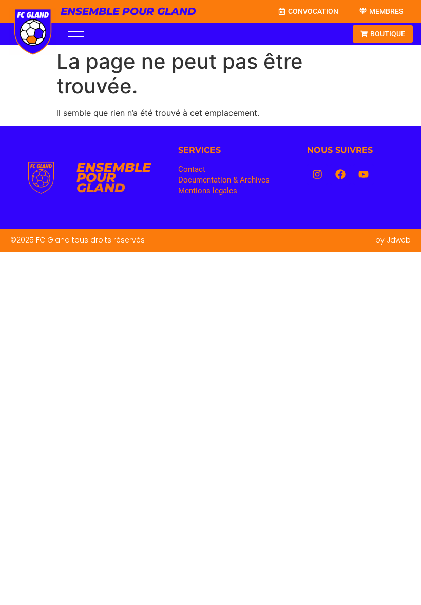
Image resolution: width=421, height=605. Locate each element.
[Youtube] (363, 174)
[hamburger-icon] (76, 34)
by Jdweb (393, 240)
